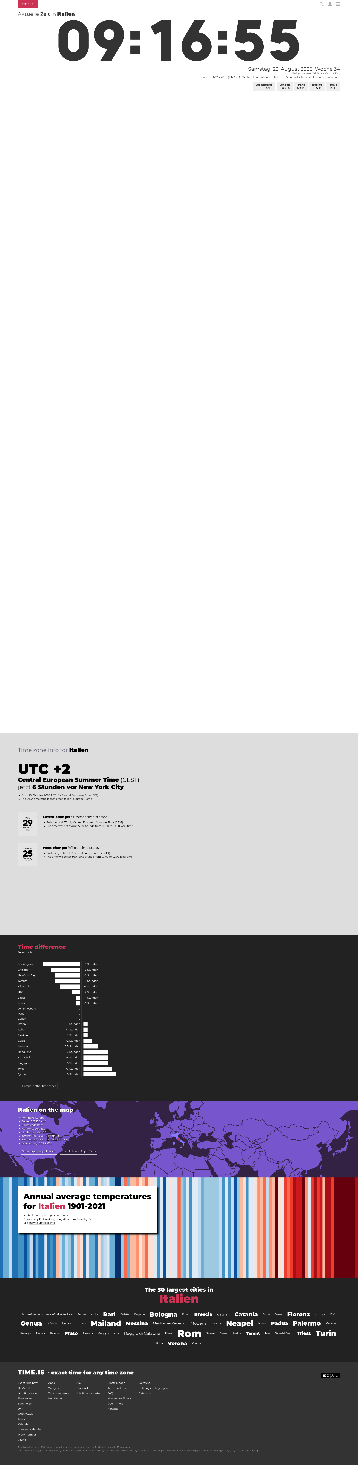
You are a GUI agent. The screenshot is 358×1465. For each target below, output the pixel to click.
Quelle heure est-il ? (85, 1450)
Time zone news (58, 1393)
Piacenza (55, 1333)
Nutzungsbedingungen (153, 1388)
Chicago (23, 969)
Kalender (23, 1424)
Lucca (82, 1323)
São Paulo (24, 986)
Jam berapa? (158, 1450)
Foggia (320, 1314)
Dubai (22, 1040)
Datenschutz (146, 1393)
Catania (246, 1314)
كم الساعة (101, 1450)
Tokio (333, 86)
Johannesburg (27, 1008)
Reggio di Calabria (142, 1333)
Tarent (253, 1333)
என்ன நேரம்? (219, 1450)
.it (58, 1135)
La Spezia (52, 1323)
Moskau (23, 1035)
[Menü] (338, 4)
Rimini (168, 1333)
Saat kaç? (207, 1450)
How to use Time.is (119, 1398)
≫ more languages (250, 1450)
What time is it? (26, 1450)
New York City (27, 975)
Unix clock (82, 1388)
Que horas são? (142, 1450)
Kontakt (113, 1408)
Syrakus (236, 1333)
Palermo (307, 1323)
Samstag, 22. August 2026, (294, 69)
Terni (267, 1333)
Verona (177, 1343)
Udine (159, 1343)
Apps (51, 1383)
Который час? (127, 1450)
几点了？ (39, 1450)
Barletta (124, 1314)
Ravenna (88, 1333)
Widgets (53, 1388)
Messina (137, 1323)
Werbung (144, 1383)
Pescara (40, 1333)
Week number (27, 1434)
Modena (198, 1323)
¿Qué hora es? (67, 1450)
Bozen (185, 1314)
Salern (210, 1333)
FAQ (110, 1393)
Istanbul (23, 1024)
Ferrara (278, 1314)
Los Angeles (264, 86)
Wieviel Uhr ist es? (176, 1450)
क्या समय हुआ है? (51, 1450)
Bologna (163, 1314)
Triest (304, 1333)
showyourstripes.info (42, 1222)
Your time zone (27, 1393)
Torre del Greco (283, 1333)
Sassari (224, 1333)
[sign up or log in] (330, 5)
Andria (94, 1314)
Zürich (22, 1018)
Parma (331, 1323)
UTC (20, 992)
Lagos (21, 997)
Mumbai (23, 1046)
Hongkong (24, 1052)
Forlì (332, 1314)
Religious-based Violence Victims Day (316, 73)
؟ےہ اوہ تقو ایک (232, 1450)
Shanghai (24, 1057)
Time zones (25, 1398)
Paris (301, 86)
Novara (262, 1323)
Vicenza (196, 1343)
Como (266, 1314)
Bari (109, 1314)
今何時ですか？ (193, 1450)
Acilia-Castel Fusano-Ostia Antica (47, 1314)
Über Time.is (115, 1403)
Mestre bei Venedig (169, 1323)
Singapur (23, 1063)
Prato (71, 1333)
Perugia (25, 1333)
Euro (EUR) (41, 1128)
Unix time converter (88, 1393)
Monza (216, 1323)
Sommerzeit (25, 1403)
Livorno (68, 1323)
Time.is (27, 4)
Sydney (22, 1074)
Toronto (22, 981)
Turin (326, 1333)
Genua (31, 1323)
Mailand (106, 1323)
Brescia (203, 1314)
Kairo (21, 1029)
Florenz (298, 1314)
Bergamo (139, 1314)
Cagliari (223, 1314)
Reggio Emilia (108, 1333)
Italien (179, 1299)
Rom (40, 1125)
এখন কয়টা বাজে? (113, 1450)
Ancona (82, 1314)
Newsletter (55, 1398)
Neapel (239, 1323)
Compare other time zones (39, 1086)
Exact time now (28, 1383)
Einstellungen (116, 1383)
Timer (21, 1419)
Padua (279, 1323)
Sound (22, 1439)
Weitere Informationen (256, 77)
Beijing (317, 86)
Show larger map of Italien (39, 1151)
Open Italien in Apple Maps (78, 1151)
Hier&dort (24, 1388)
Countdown (25, 1414)
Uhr (20, 1408)
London (285, 86)
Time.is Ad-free (117, 1388)
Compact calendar (29, 1429)
